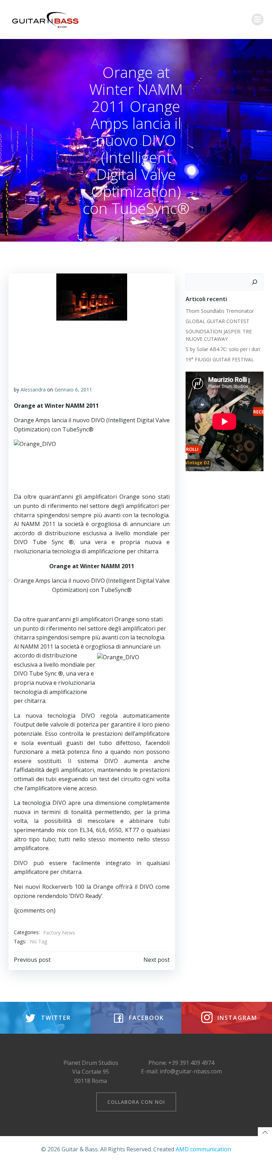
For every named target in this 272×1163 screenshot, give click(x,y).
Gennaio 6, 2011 (73, 389)
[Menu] (257, 19)
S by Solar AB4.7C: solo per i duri (223, 349)
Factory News (59, 932)
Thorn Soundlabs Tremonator (220, 310)
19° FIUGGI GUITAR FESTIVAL (220, 359)
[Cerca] (254, 282)
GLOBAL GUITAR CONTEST (218, 321)
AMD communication (203, 1149)
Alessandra (33, 389)
